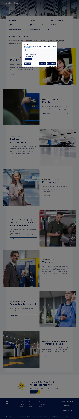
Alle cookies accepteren (51, 63)
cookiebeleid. (28, 47)
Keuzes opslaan (27, 63)
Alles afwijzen (42, 63)
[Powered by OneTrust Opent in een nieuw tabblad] (53, 66)
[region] (39, 54)
